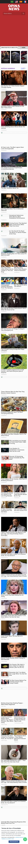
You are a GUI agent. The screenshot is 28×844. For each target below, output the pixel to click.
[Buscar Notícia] (23, 13)
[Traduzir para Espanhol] (20, 2)
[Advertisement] (14, 31)
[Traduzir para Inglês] (16, 2)
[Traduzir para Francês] (25, 2)
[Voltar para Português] (12, 2)
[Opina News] (14, 7)
